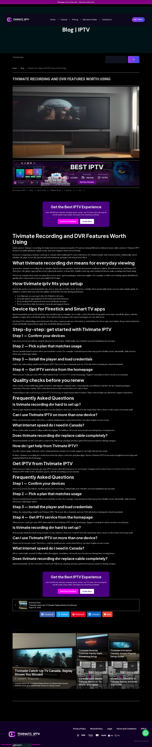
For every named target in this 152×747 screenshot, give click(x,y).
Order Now (87, 221)
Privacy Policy (79, 728)
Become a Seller (90, 19)
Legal (109, 728)
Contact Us (107, 19)
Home (52, 19)
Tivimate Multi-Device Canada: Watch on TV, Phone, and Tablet (90, 681)
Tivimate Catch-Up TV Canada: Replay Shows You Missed (43, 672)
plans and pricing (103, 469)
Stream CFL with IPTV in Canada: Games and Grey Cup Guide (123, 681)
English (18, 745)
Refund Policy (96, 728)
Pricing (75, 19)
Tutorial (63, 19)
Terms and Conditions (126, 728)
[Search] (133, 59)
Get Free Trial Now (68, 221)
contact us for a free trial (123, 469)
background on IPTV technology (47, 392)
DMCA (143, 728)
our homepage (81, 469)
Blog (22, 68)
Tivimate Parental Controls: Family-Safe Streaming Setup (90, 653)
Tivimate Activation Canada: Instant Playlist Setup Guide (123, 653)
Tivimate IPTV (20, 190)
